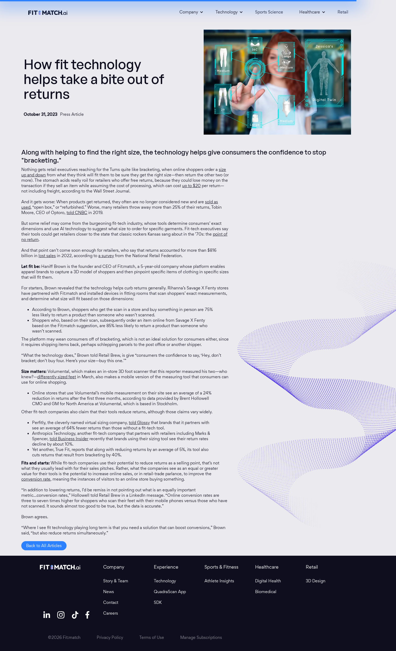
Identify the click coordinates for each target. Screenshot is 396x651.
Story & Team (115, 581)
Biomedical (265, 591)
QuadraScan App (170, 591)
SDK (158, 602)
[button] (189, 12)
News (108, 591)
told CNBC (77, 212)
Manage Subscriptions (201, 637)
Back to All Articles (44, 545)
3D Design (315, 581)
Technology (165, 581)
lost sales (47, 255)
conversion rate (35, 479)
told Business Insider (69, 439)
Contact (110, 602)
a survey (106, 255)
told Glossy (139, 422)
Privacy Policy (110, 637)
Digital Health (268, 581)
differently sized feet (56, 377)
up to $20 (191, 185)
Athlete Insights (219, 581)
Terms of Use (151, 637)
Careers (110, 613)
